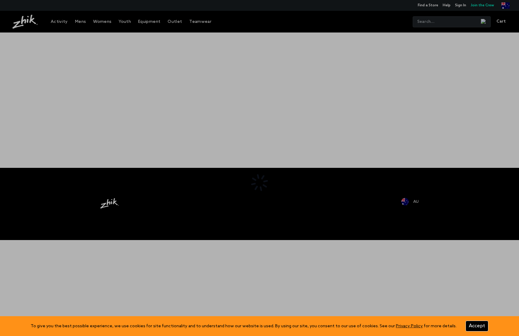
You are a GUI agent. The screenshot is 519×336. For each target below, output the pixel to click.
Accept (477, 326)
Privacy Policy (409, 326)
